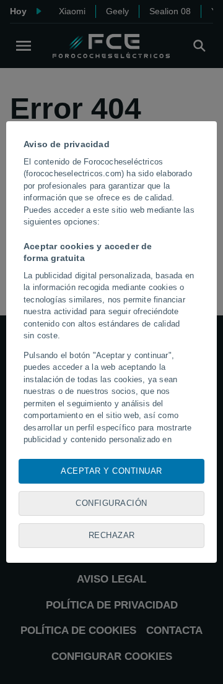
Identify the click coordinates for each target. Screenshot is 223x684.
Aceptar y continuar (111, 471)
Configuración (111, 503)
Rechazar (112, 535)
